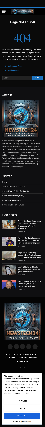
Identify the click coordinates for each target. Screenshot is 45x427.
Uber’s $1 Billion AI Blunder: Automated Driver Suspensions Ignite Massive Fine (30, 269)
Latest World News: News (24, 354)
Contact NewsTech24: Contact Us (15, 191)
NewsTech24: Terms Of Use (13, 205)
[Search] (41, 11)
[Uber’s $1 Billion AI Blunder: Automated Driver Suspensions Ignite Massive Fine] (9, 270)
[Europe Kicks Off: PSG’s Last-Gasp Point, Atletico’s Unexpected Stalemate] (9, 284)
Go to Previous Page (13, 66)
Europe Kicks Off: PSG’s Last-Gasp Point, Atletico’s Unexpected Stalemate (29, 283)
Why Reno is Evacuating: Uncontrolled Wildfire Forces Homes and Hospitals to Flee (29, 255)
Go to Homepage (12, 70)
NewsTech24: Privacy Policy (13, 196)
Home (4, 182)
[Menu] (4, 11)
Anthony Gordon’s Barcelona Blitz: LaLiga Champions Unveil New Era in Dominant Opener (29, 240)
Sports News (22, 361)
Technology (11, 358)
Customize (22, 401)
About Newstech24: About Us (13, 186)
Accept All (22, 416)
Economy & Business (28, 358)
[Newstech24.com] (22, 11)
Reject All (22, 408)
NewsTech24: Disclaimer (11, 200)
